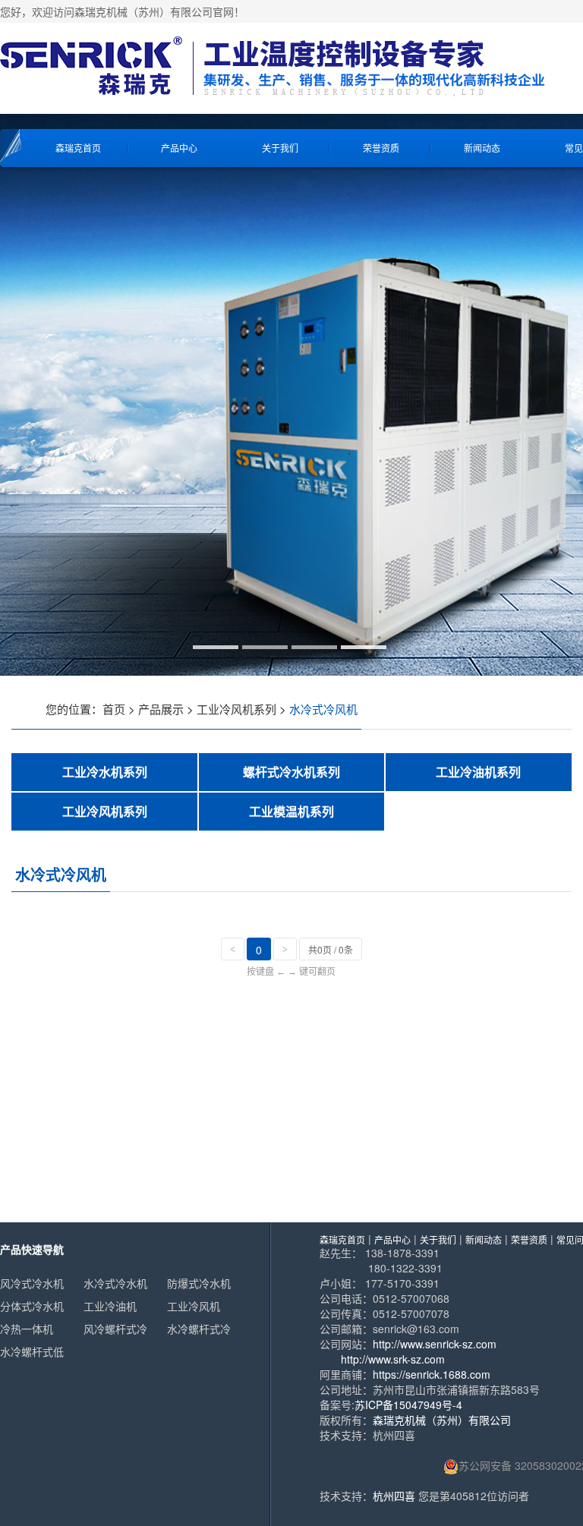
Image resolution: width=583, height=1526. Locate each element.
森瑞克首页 (78, 147)
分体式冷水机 (32, 1305)
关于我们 (280, 147)
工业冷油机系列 (478, 771)
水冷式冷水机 (115, 1283)
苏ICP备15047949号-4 (408, 1404)
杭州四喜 (394, 1495)
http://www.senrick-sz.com (434, 1343)
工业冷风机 (193, 1305)
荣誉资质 (381, 147)
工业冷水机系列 (104, 771)
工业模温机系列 (291, 811)
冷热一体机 (26, 1328)
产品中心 (179, 147)
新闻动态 (482, 147)
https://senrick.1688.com (431, 1374)
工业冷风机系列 (236, 709)
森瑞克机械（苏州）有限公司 (442, 1419)
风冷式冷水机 (32, 1283)
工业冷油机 (110, 1305)
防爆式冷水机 (199, 1283)
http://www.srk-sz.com (393, 1359)
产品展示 (161, 709)
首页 (113, 709)
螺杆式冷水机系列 (291, 771)
